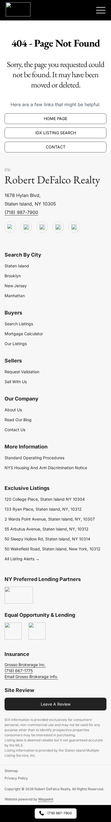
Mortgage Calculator (24, 333)
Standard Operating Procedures (34, 457)
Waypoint (45, 799)
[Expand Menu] (100, 10)
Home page (55, 118)
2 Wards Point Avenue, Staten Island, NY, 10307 (50, 519)
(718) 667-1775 (19, 670)
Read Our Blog (18, 419)
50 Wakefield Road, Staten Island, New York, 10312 (52, 548)
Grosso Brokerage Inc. (25, 664)
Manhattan (15, 295)
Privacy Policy (16, 778)
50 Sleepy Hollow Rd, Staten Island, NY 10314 (47, 538)
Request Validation (22, 371)
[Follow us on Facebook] (42, 227)
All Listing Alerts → (22, 558)
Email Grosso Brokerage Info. (31, 676)
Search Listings (19, 323)
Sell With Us (16, 381)
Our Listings (16, 343)
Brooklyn (13, 275)
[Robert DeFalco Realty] (18, 9)
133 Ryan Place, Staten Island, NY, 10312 (43, 509)
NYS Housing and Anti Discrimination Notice (46, 467)
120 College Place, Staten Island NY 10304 (45, 499)
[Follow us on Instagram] (74, 227)
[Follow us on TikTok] (26, 227)
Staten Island (17, 265)
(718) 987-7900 (21, 212)
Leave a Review (56, 704)
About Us (13, 409)
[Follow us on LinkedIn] (58, 227)
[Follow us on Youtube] (10, 227)
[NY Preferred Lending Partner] (19, 595)
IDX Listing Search (55, 132)
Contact (55, 146)
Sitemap (11, 771)
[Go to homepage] (7, 170)
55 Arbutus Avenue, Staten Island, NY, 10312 (47, 529)
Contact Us (15, 429)
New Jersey (16, 285)
